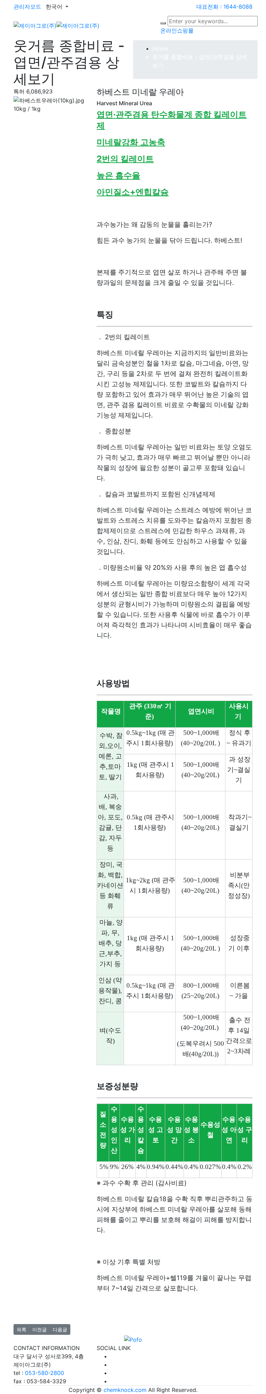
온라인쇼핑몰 (177, 30)
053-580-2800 (44, 1372)
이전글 (39, 1329)
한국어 (55, 6)
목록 (21, 1329)
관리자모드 (27, 6)
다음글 (60, 1329)
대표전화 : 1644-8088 (224, 6)
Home (160, 48)
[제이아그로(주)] (56, 24)
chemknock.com (125, 1389)
